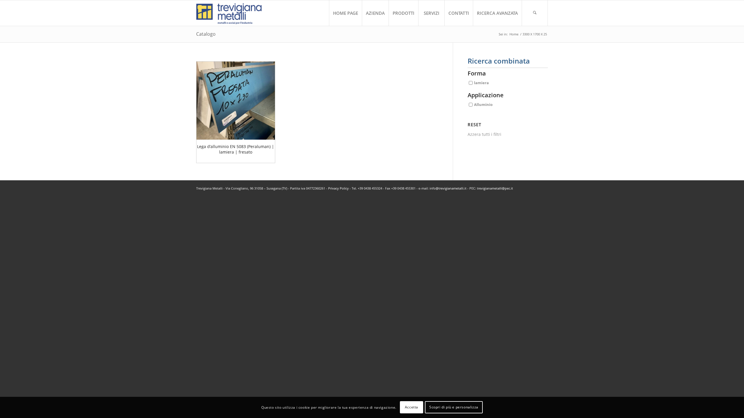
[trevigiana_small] (234, 13)
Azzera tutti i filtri (484, 134)
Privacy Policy (338, 188)
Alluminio (483, 104)
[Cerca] (535, 13)
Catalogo (206, 34)
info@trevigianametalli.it (448, 188)
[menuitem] (345, 13)
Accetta (411, 407)
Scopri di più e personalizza (453, 407)
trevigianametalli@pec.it (495, 188)
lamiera (481, 82)
